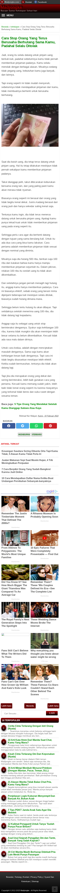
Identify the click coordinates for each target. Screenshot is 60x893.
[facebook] (8, 426)
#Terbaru (37, 435)
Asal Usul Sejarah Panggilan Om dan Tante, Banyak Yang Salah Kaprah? (32, 839)
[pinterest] (50, 426)
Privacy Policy (37, 877)
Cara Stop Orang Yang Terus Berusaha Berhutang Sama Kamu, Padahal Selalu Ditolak (28, 42)
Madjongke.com (12, 2)
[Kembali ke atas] (55, 889)
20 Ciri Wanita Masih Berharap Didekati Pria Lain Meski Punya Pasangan (31, 853)
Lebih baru (6, 706)
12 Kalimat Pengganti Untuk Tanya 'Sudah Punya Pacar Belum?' (31, 825)
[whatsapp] (36, 426)
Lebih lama (53, 706)
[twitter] (22, 426)
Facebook (42, 2)
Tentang (18, 877)
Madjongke (11, 7)
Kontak (28, 2)
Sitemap (35, 881)
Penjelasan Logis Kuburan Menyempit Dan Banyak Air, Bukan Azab (31, 797)
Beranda (30, 706)
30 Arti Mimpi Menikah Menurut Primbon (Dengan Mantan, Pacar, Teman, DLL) (30, 769)
